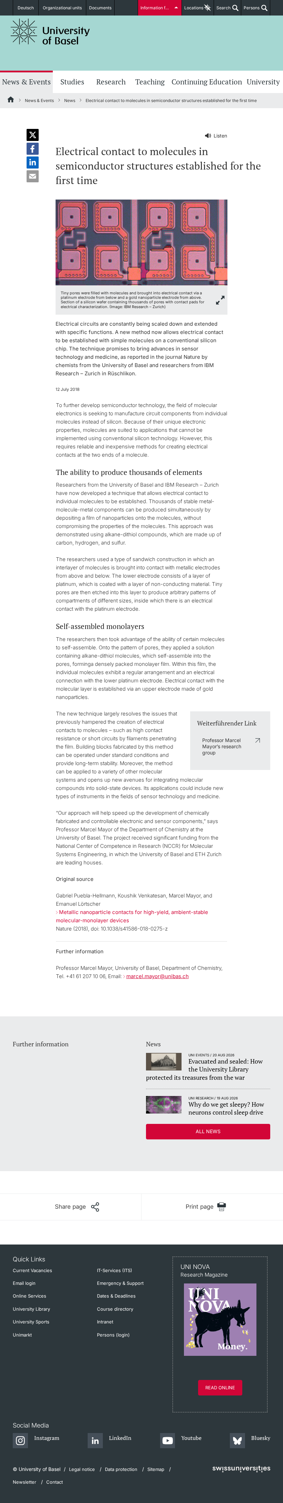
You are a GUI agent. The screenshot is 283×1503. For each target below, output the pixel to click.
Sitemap (155, 1469)
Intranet (105, 1321)
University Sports (31, 1321)
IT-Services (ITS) (114, 1270)
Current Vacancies (32, 1270)
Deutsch (26, 7)
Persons (250, 10)
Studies (72, 82)
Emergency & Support (120, 1283)
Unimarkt (22, 1335)
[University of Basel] (50, 31)
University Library (31, 1309)
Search (222, 10)
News (69, 100)
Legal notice (82, 1469)
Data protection (121, 1469)
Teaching (150, 82)
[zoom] (141, 242)
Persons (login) (113, 1335)
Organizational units (62, 7)
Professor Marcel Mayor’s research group (221, 746)
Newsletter (24, 1482)
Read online (220, 1387)
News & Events (26, 82)
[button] (33, 135)
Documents (100, 7)
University (263, 82)
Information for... (156, 7)
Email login (24, 1283)
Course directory (115, 1309)
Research (111, 82)
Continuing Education (207, 82)
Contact (54, 1482)
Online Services (29, 1296)
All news (208, 1131)
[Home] (11, 101)
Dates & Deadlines (116, 1296)
